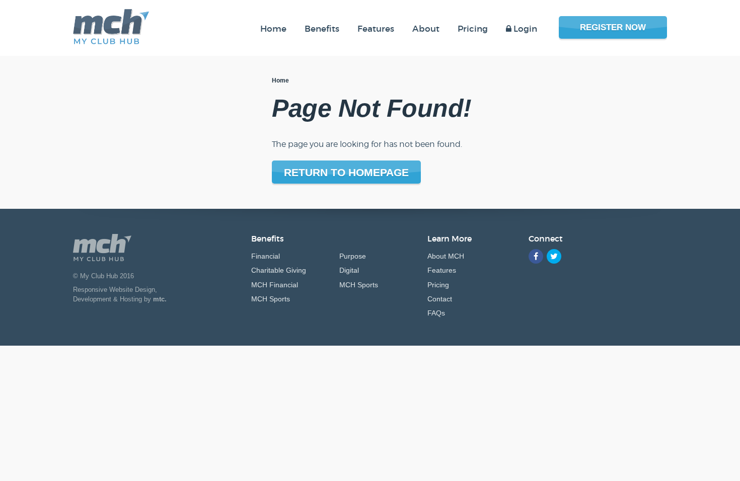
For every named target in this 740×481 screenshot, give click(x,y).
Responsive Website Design (114, 289)
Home (280, 80)
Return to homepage (346, 172)
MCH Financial (274, 285)
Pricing (438, 285)
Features (441, 270)
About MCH (445, 256)
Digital (349, 270)
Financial (265, 256)
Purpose (352, 256)
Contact (439, 299)
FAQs (436, 313)
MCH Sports (270, 299)
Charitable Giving (278, 270)
